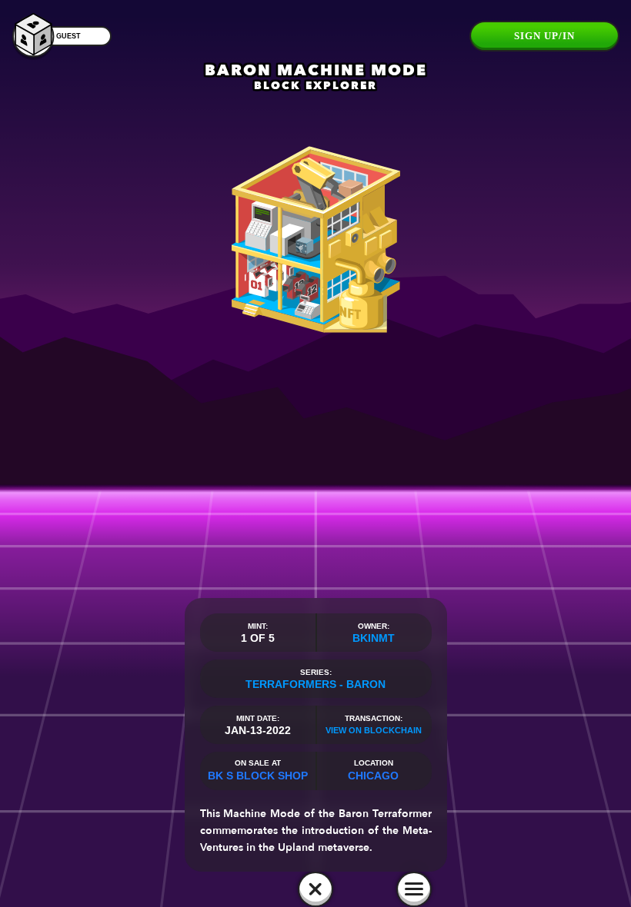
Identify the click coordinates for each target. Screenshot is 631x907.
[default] (315, 889)
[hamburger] (414, 889)
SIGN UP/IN (544, 36)
